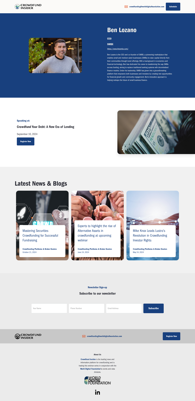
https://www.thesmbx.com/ (117, 49)
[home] (28, 6)
